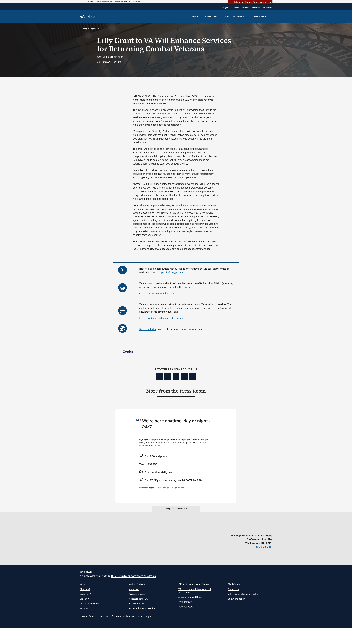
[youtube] (238, 530)
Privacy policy (185, 602)
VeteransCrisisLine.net (173, 488)
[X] (168, 376)
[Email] (192, 376)
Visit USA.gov (144, 616)
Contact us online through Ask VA (156, 293)
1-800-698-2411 (262, 546)
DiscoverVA (85, 594)
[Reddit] (176, 376)
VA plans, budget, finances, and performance (194, 590)
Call (156, 456)
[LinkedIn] (184, 376)
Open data (233, 589)
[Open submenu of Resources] (218, 17)
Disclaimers (234, 584)
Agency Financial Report (190, 597)
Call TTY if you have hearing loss (173, 480)
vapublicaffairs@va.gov (171, 272)
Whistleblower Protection (142, 608)
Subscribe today (147, 329)
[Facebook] (159, 376)
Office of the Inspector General (194, 584)
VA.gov (83, 584)
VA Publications (137, 584)
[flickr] (271, 530)
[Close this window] (234, 412)
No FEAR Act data (138, 603)
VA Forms (85, 608)
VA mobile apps (137, 594)
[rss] (249, 530)
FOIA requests (185, 606)
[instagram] (260, 530)
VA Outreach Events (90, 603)
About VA (134, 589)
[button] (271, 17)
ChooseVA (85, 589)
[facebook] (255, 530)
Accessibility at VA (138, 599)
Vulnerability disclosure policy (243, 594)
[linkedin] (265, 530)
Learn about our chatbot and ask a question (162, 318)
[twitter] (244, 530)
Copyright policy (236, 599)
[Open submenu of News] (200, 17)
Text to (148, 464)
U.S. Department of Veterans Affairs (133, 576)
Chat (159, 472)
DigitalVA (84, 599)
